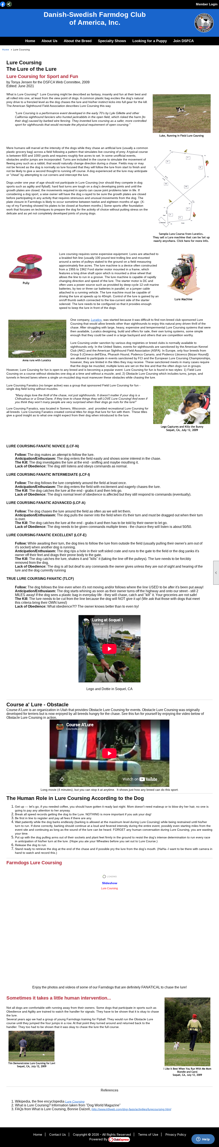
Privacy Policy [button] (175, 1134)
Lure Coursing (74, 1101)
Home (30, 41)
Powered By (98, 1139)
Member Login (207, 4)
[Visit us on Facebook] (2, 4)
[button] (49, 41)
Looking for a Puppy (149, 41)
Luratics (96, 319)
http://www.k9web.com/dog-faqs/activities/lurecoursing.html (131, 1109)
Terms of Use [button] (148, 1134)
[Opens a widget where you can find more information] (203, 1139)
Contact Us (57, 1134)
